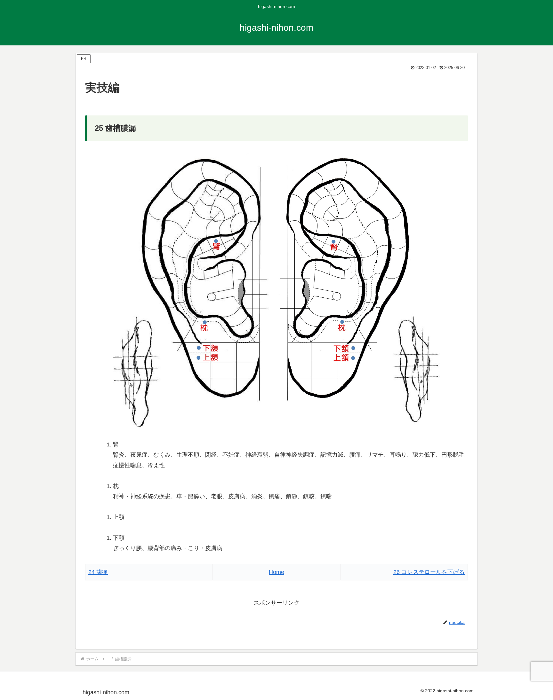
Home (276, 572)
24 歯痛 (98, 572)
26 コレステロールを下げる (429, 572)
